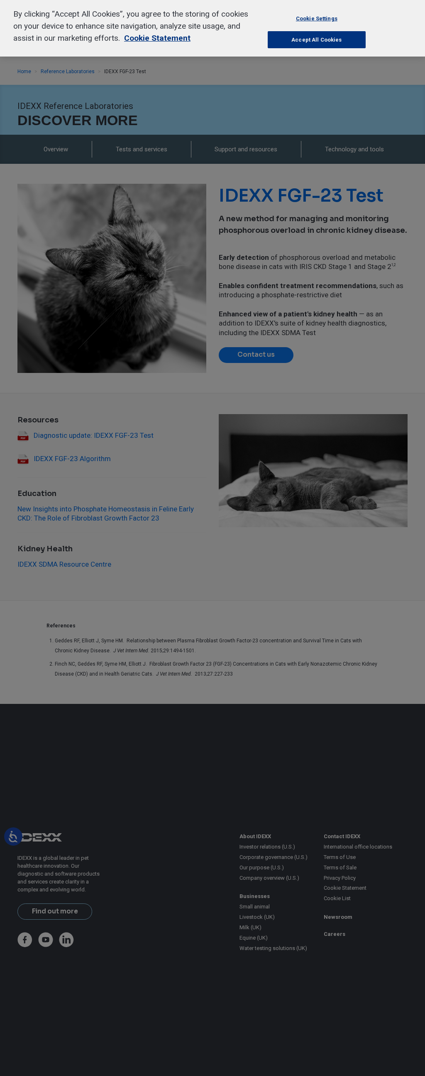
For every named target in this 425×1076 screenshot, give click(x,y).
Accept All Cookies (316, 40)
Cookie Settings (316, 18)
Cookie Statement (157, 38)
